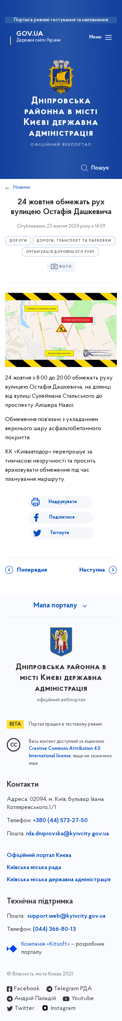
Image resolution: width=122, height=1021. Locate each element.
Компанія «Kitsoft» (45, 944)
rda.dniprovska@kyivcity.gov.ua (67, 834)
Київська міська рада (34, 868)
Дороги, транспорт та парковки (74, 241)
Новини (21, 187)
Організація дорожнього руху (60, 252)
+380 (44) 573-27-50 (60, 821)
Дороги (18, 241)
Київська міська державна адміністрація (58, 880)
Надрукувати (62, 501)
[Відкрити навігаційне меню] (108, 37)
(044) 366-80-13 (54, 929)
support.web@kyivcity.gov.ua (66, 916)
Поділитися (62, 517)
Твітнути (59, 532)
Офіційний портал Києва (39, 856)
